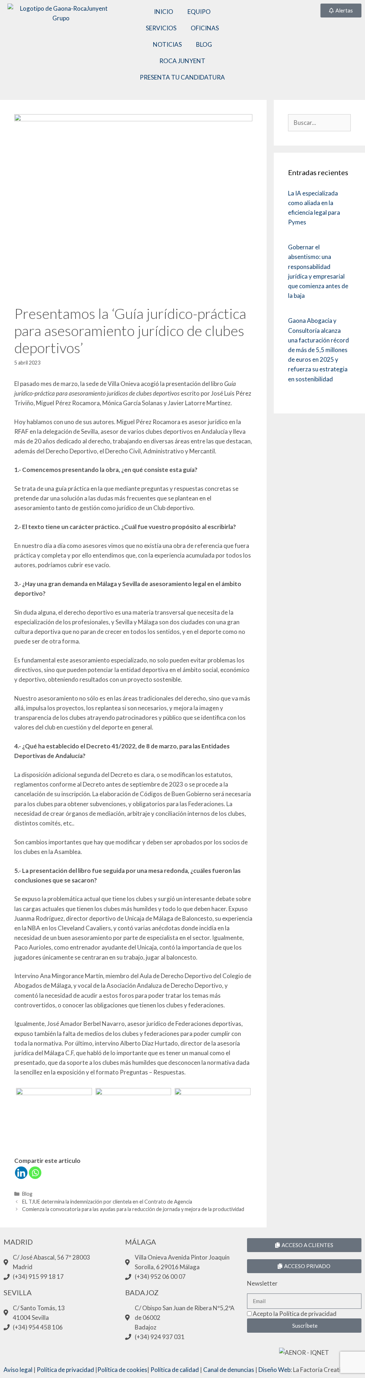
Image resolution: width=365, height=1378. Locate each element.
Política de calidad (174, 1369)
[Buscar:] (319, 122)
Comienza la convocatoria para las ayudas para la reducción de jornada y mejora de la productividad (133, 1209)
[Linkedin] (21, 1172)
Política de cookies (122, 1369)
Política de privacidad (65, 1369)
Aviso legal (18, 1369)
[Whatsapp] (35, 1172)
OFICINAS (205, 28)
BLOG (204, 44)
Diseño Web (274, 1369)
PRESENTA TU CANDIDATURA (182, 77)
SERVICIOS (161, 28)
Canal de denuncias (228, 1369)
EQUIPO (199, 11)
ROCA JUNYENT (182, 61)
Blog (27, 1194)
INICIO (163, 11)
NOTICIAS (167, 44)
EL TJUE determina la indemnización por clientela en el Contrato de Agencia (107, 1202)
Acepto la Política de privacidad (294, 1313)
